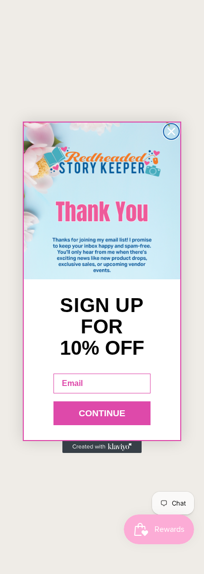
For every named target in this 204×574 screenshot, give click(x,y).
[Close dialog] (171, 131)
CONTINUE (102, 413)
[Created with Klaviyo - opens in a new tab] (102, 447)
